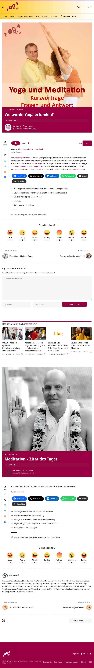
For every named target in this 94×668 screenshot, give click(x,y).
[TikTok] (90, 653)
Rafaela (18, 126)
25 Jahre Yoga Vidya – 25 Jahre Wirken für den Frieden (36, 523)
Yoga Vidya (51, 537)
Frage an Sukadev (27, 215)
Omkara (18, 470)
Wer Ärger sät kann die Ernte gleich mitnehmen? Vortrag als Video (41, 188)
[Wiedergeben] (15, 143)
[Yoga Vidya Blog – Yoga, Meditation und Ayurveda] (6, 654)
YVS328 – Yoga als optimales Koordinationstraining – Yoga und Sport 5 (12, 347)
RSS (20, 152)
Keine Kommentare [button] (81, 621)
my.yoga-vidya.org (35, 584)
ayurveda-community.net (15, 584)
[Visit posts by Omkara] (8, 471)
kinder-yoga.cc (84, 581)
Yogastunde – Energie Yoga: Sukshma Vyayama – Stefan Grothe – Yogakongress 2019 (35, 347)
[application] (51, 143)
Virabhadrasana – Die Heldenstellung (29, 515)
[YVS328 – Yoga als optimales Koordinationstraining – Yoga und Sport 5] (12, 333)
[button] (4, 6)
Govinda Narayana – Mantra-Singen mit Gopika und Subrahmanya (40, 193)
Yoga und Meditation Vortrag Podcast (29, 166)
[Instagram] (87, 653)
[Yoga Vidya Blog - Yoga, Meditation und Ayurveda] (12, 6)
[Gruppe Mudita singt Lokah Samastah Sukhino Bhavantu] (81, 333)
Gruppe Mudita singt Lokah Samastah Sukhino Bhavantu (81, 345)
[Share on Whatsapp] (5, 161)
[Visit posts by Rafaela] (8, 127)
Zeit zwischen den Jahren (24, 205)
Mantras (17, 201)
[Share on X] (5, 155)
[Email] (5, 172)
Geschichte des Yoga (34, 163)
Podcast (8, 109)
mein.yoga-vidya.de (52, 584)
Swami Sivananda (17, 492)
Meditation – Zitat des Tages (25, 527)
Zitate (57, 537)
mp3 (45, 215)
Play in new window (25, 149)
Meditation (24, 537)
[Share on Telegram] (5, 166)
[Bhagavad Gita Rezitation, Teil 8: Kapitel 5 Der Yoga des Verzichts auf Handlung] (58, 333)
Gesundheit (38, 215)
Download (39, 149)
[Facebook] (81, 653)
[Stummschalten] (87, 143)
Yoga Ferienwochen (77, 169)
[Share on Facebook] (5, 150)
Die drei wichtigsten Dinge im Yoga (28, 197)
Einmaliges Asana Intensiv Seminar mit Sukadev (33, 511)
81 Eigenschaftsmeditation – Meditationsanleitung (34, 519)
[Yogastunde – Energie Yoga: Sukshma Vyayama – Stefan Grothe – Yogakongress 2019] (35, 333)
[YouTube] (84, 653)
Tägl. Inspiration (18, 109)
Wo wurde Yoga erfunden (20, 157)
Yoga (44, 537)
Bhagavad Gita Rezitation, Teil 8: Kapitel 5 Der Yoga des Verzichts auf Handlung (58, 347)
